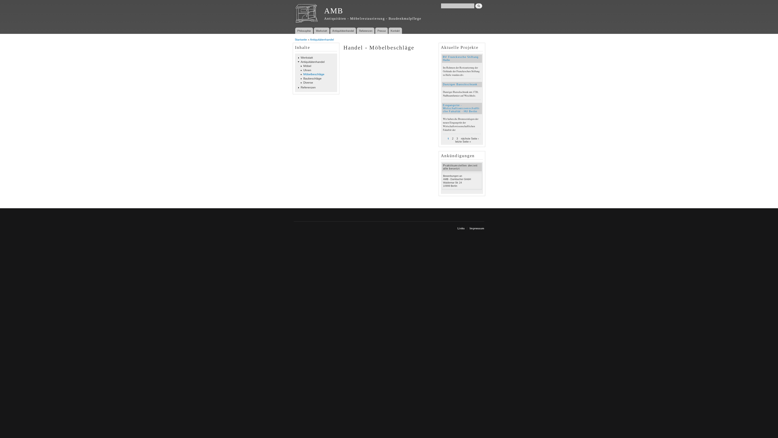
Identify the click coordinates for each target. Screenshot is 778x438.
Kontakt (395, 31)
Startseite (301, 39)
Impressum (477, 228)
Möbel (307, 66)
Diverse (308, 82)
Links (461, 228)
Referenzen (365, 31)
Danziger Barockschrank (460, 84)
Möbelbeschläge (313, 74)
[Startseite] (306, 14)
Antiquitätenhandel (343, 31)
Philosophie (304, 31)
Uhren (307, 70)
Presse (381, 31)
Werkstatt (321, 31)
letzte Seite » (463, 141)
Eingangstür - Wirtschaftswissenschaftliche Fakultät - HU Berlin (461, 108)
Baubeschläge (312, 78)
